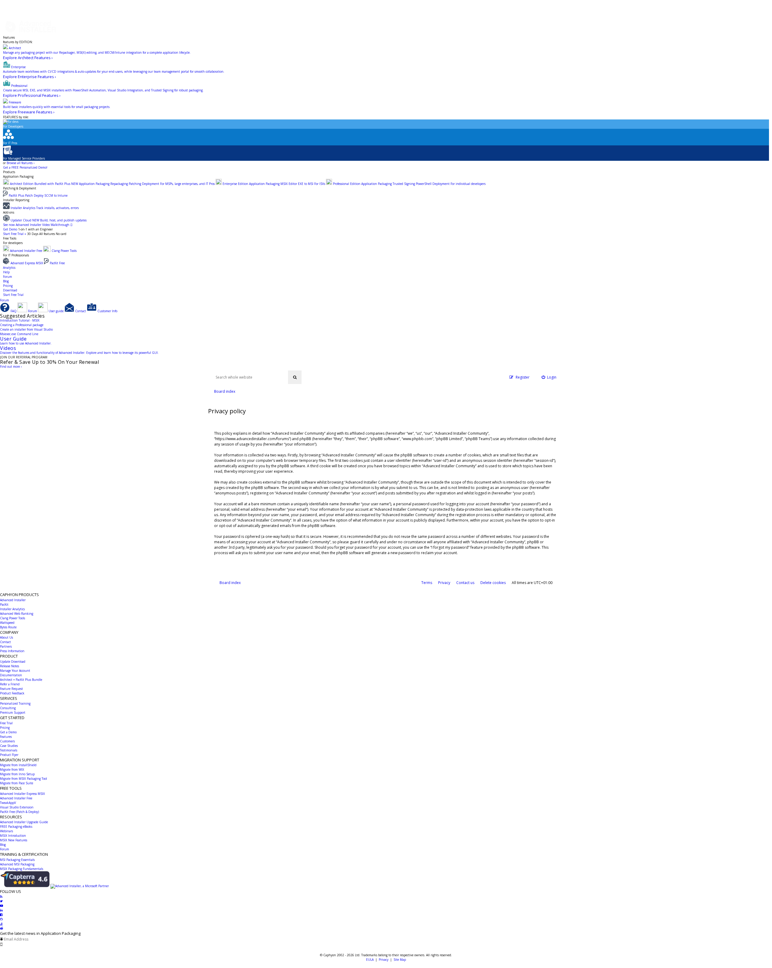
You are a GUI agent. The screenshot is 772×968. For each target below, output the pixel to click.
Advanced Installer (13, 600)
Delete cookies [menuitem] (493, 582)
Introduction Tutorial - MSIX (20, 320)
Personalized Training (15, 703)
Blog (6, 281)
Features (9, 37)
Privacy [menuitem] (444, 582)
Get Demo (10, 229)
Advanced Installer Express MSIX (22, 794)
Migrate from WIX (12, 769)
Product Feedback (12, 693)
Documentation (11, 675)
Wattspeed (7, 622)
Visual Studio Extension (16, 807)
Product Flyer (9, 755)
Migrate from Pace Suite (16, 783)
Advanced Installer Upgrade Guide (24, 822)
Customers (7, 741)
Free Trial (6, 723)
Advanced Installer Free (16, 798)
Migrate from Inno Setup (17, 774)
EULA (370, 959)
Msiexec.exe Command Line (19, 334)
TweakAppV (8, 803)
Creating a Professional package (21, 325)
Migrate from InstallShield (18, 765)
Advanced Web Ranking (16, 613)
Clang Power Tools (12, 618)
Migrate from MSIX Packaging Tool (23, 778)
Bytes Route (8, 627)
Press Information (12, 651)
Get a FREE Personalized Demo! (25, 167)
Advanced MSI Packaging (17, 864)
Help (6, 272)
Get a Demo (8, 732)
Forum (7, 277)
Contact (5, 642)
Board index (230, 582)
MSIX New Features (13, 840)
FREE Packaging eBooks (16, 826)
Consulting (8, 708)
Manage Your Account (15, 670)
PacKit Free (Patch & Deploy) (19, 812)
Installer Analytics (12, 609)
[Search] (295, 377)
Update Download (12, 661)
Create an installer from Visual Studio (26, 329)
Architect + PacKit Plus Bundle (21, 680)
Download (10, 290)
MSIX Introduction (13, 835)
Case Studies (9, 746)
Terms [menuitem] (426, 582)
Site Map (400, 959)
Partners (6, 646)
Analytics (9, 267)
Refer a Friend (10, 684)
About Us (6, 637)
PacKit (4, 604)
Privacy (383, 959)
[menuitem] (549, 377)
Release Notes (9, 666)
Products (9, 172)
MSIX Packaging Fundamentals (21, 869)
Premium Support (12, 712)
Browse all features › (20, 163)
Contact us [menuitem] (465, 582)
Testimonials (8, 750)
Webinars (6, 831)
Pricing (8, 286)
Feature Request (11, 689)
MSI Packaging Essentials (17, 860)
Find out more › (11, 366)
